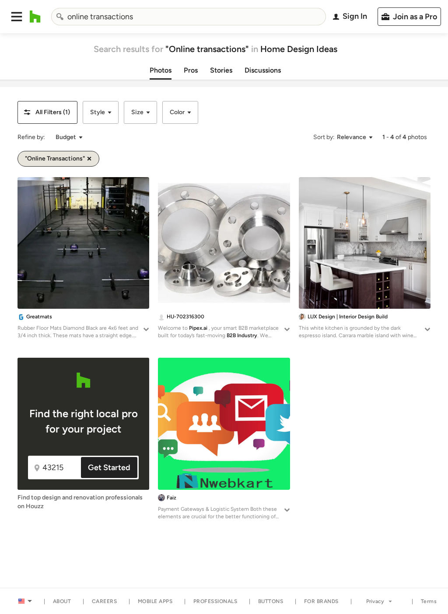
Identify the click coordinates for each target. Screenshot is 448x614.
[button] (16, 16)
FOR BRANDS (321, 601)
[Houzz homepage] (35, 16)
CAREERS (104, 601)
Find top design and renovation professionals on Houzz (80, 502)
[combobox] (188, 16)
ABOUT (62, 601)
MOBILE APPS (155, 601)
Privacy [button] (375, 601)
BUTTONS (271, 601)
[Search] (60, 16)
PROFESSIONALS (215, 601)
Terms (429, 601)
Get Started (109, 467)
